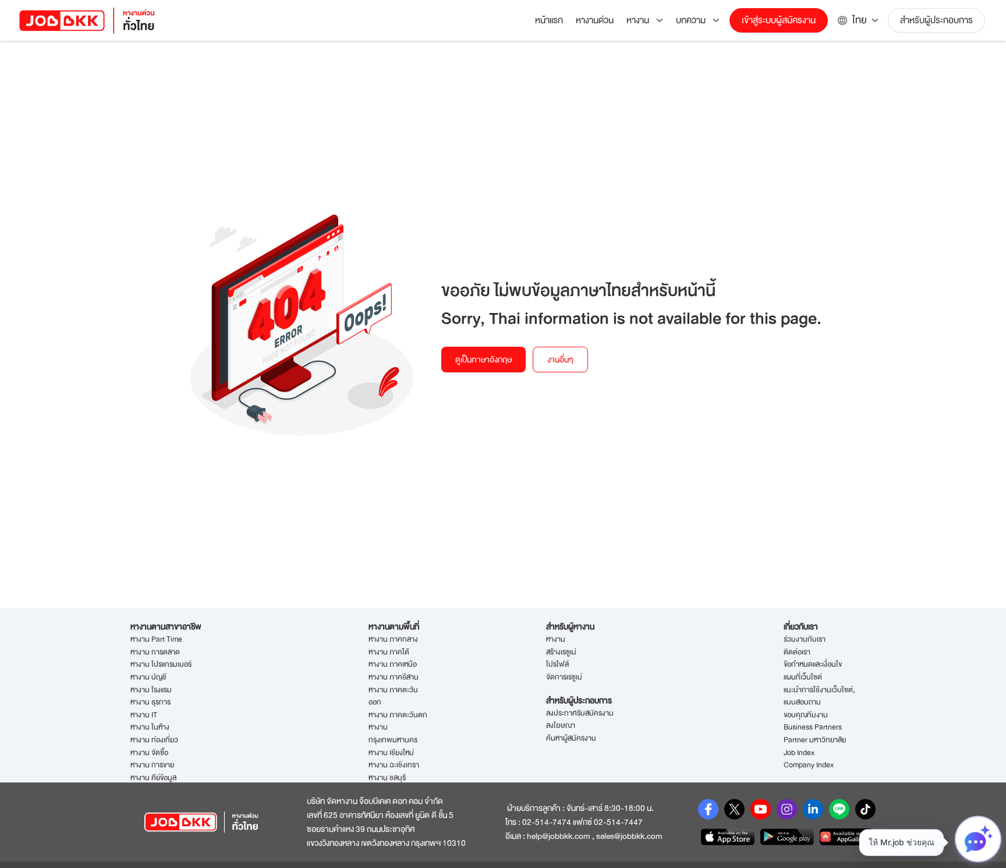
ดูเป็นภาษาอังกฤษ (483, 360)
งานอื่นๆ (560, 360)
